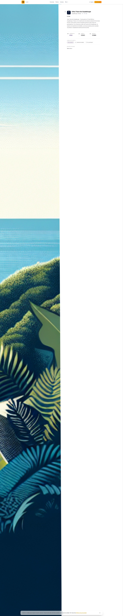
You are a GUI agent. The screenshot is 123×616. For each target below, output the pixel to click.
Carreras (62, 2)
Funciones (52, 2)
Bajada (93, 33)
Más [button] (66, 2)
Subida (82, 33)
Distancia (72, 33)
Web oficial (69, 48)
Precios (57, 2)
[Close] (100, 613)
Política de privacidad (81, 612)
